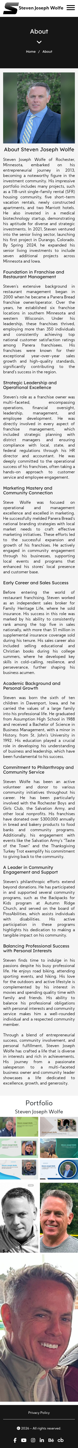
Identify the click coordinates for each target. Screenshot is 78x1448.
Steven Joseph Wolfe (41, 8)
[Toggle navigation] (69, 8)
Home (31, 51)
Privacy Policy (39, 1413)
